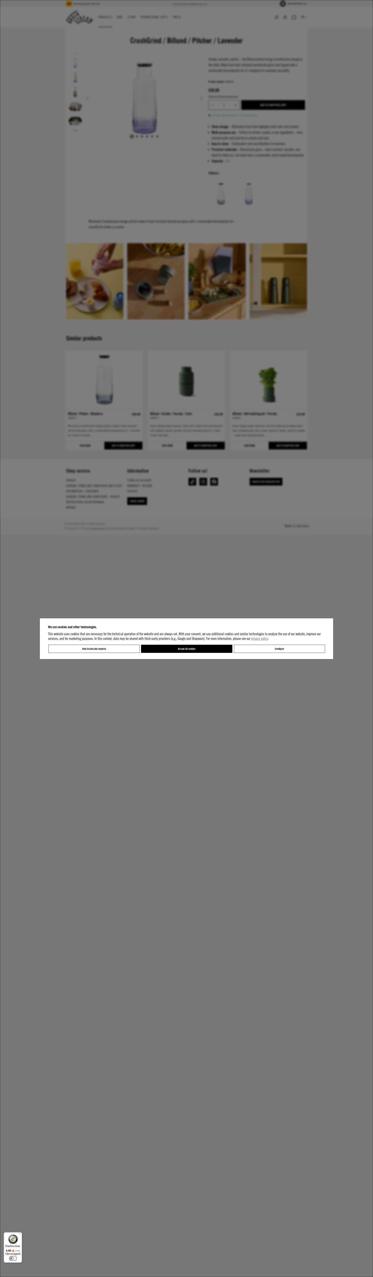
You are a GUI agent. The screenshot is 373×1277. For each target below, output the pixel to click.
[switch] (13, 1258)
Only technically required (94, 648)
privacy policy (259, 638)
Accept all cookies (186, 648)
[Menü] (19, 1234)
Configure (279, 648)
